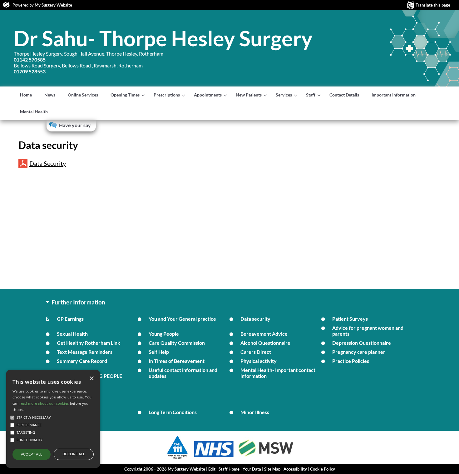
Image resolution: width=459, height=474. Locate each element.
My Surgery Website (53, 4)
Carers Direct (255, 352)
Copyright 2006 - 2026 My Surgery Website (164, 469)
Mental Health (34, 111)
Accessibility (295, 469)
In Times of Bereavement (177, 361)
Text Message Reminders (84, 352)
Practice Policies (350, 361)
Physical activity (258, 361)
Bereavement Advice (264, 334)
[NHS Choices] (214, 457)
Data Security (47, 163)
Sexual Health (72, 334)
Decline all (73, 454)
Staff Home (229, 469)
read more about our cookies (44, 403)
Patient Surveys (350, 319)
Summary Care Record (82, 361)
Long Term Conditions (173, 412)
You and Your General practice (182, 319)
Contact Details (344, 94)
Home (26, 94)
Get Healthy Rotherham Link (88, 343)
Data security (255, 319)
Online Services (83, 94)
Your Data (252, 469)
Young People (164, 334)
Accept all (31, 454)
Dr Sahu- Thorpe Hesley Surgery (163, 38)
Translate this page (433, 4)
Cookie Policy (322, 469)
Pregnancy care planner (358, 352)
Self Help (159, 352)
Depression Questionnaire (361, 343)
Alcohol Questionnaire (265, 343)
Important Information (394, 94)
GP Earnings (70, 319)
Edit (211, 469)
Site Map (272, 469)
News (49, 94)
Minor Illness (254, 412)
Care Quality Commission (177, 343)
